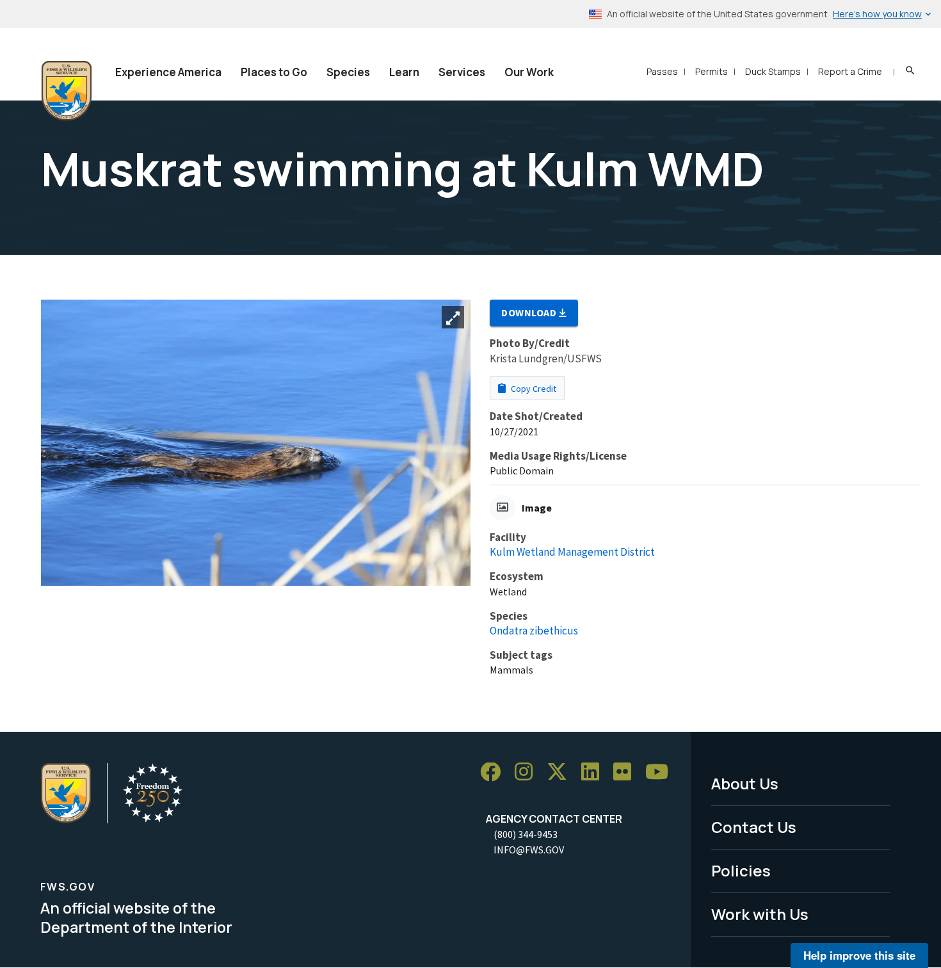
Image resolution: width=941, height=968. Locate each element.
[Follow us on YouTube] (661, 772)
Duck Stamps (773, 71)
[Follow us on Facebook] (495, 772)
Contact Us (753, 826)
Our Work (529, 72)
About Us (744, 783)
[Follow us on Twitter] (561, 772)
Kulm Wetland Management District (572, 552)
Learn (404, 72)
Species (348, 72)
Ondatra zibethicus (534, 631)
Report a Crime (850, 71)
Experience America (168, 72)
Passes (662, 71)
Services (461, 72)
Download (530, 312)
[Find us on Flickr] (626, 772)
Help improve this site (859, 955)
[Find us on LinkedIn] (594, 772)
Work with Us (759, 913)
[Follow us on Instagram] (528, 772)
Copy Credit (532, 388)
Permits (711, 71)
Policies (741, 870)
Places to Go (274, 72)
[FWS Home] (66, 91)
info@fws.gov (529, 849)
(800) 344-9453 (526, 834)
